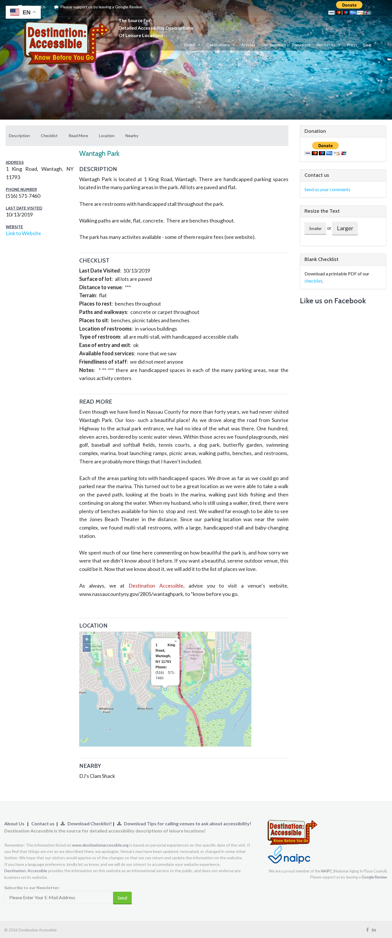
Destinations (218, 44)
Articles (248, 44)
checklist (313, 280)
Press (352, 44)
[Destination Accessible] (68, 27)
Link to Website (23, 233)
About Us (14, 823)
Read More (78, 135)
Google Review (374, 877)
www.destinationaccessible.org (100, 845)
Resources (325, 44)
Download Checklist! (89, 823)
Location (107, 135)
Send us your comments (327, 189)
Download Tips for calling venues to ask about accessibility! (186, 823)
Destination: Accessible (25, 870)
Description (19, 135)
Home (190, 44)
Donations (301, 44)
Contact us (43, 823)
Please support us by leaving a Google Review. (101, 6)
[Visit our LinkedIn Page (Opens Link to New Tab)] (374, 929)
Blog (367, 44)
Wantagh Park (99, 153)
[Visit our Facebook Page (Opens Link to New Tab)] (367, 929)
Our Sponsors (273, 44)
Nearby (131, 135)
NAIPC (326, 871)
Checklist (49, 135)
